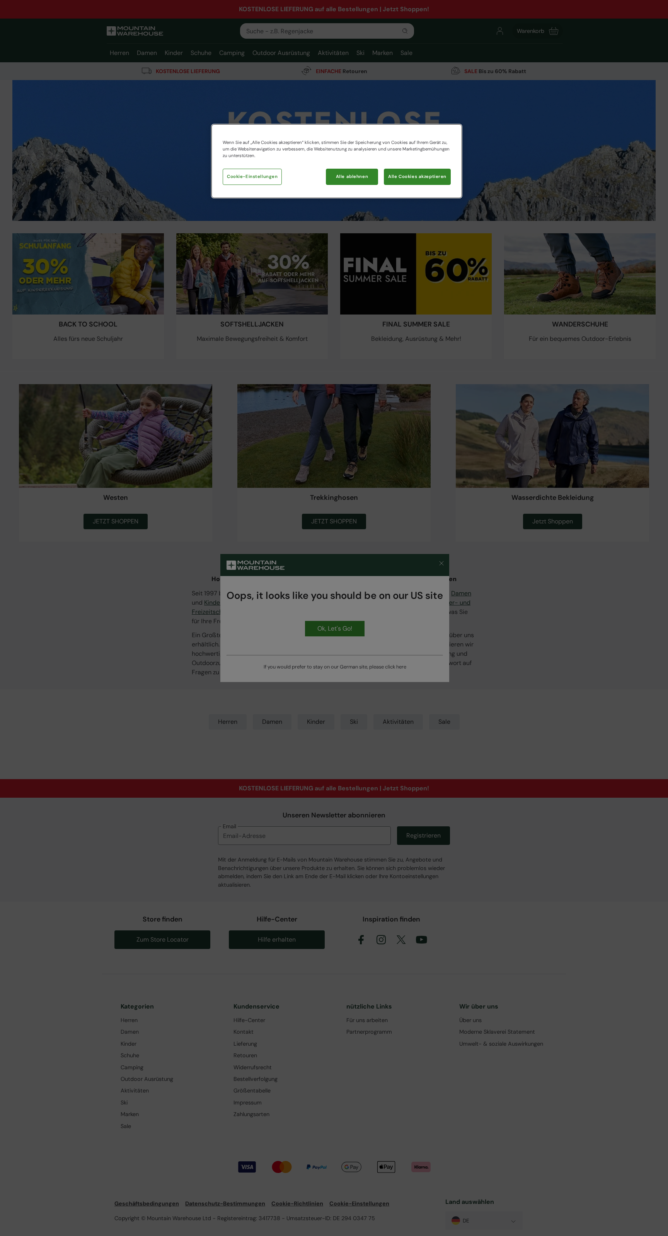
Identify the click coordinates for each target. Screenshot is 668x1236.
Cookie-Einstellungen (252, 177)
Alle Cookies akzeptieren (417, 177)
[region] (336, 161)
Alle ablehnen (352, 177)
